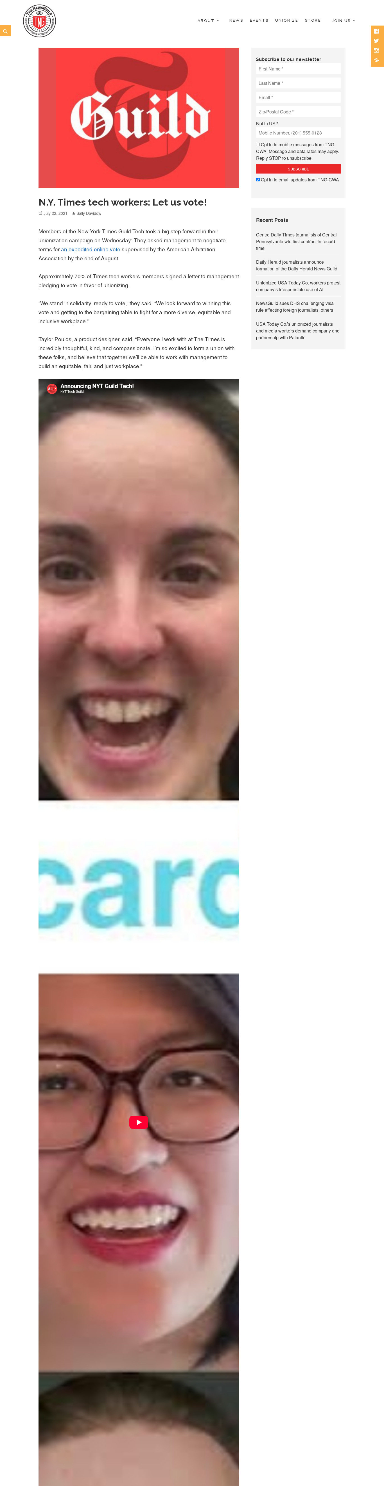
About (206, 20)
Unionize (286, 20)
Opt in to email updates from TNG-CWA (300, 179)
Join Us (341, 20)
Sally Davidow (88, 213)
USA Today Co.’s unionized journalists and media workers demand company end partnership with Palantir (298, 331)
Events (259, 20)
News (236, 20)
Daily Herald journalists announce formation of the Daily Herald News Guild (296, 265)
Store (313, 20)
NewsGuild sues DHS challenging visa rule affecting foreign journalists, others (295, 306)
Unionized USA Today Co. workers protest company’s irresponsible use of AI (298, 286)
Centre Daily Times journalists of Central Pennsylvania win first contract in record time (296, 241)
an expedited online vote (90, 249)
